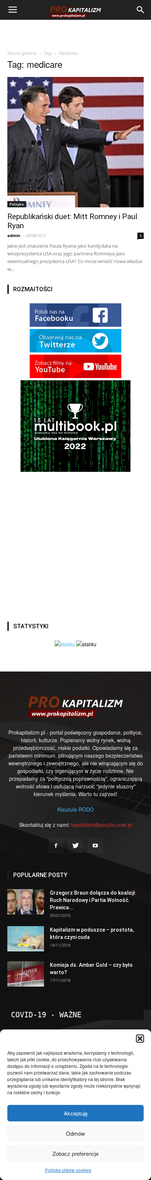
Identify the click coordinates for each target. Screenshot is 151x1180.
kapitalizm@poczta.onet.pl (101, 824)
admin (13, 235)
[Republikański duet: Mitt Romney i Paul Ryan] (75, 142)
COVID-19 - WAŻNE (46, 1014)
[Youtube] (95, 845)
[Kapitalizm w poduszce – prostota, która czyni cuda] (25, 938)
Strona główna (22, 53)
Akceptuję (76, 1113)
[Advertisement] (75, 32)
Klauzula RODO (75, 809)
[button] (140, 1038)
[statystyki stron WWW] (65, 644)
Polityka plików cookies (68, 1170)
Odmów (75, 1133)
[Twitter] (75, 845)
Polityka (17, 204)
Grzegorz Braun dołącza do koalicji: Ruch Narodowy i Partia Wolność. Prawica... (93, 900)
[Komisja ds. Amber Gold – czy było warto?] (25, 974)
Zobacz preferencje (75, 1153)
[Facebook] (55, 845)
